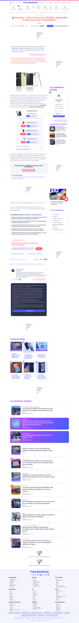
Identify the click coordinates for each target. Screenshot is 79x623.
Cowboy (58, 603)
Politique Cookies (42, 618)
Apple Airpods (59, 591)
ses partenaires (21, 303)
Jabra (57, 593)
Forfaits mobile (56, 220)
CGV (63, 618)
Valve (34, 587)
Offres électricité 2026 (58, 229)
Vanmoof (58, 610)
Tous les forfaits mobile (60, 120)
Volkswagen (12, 599)
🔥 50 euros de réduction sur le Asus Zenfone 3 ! (41, 356)
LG (33, 592)
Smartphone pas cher (58, 222)
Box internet (56, 227)
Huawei (11, 581)
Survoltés (25, 473)
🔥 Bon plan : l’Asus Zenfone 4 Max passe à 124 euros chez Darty (41, 376)
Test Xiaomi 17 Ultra (57, 612)
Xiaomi (11, 587)
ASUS (34, 579)
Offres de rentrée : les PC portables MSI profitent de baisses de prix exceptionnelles (16, 355)
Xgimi (34, 598)
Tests (46, 2)
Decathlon (58, 605)
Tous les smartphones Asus (23, 149)
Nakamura (58, 608)
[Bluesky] (48, 575)
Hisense (34, 591)
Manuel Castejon (20, 269)
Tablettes (34, 602)
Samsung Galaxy (13, 584)
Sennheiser (58, 597)
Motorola (12, 582)
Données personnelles (55, 618)
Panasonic (35, 593)
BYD (11, 592)
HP (56, 584)
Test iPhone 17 (47, 612)
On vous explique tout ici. (39, 202)
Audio (56, 589)
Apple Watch (12, 605)
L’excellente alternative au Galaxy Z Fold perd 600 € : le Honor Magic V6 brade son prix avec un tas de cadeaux (29, 233)
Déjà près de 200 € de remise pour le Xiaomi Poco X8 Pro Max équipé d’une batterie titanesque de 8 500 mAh (29, 218)
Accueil (11, 12)
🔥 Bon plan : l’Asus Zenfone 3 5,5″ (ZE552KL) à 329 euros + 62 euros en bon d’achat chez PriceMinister (29, 356)
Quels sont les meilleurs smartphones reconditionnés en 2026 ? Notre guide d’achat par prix (38, 529)
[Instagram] (33, 575)
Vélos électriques (60, 602)
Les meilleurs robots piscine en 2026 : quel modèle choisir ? (37, 436)
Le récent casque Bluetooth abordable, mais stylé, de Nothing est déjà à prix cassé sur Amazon (61, 135)
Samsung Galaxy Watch (15, 609)
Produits (39, 264)
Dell (57, 581)
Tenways (58, 609)
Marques (31, 264)
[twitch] (14, 279)
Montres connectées (14, 602)
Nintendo (35, 583)
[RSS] (38, 575)
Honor (57, 583)
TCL (34, 597)
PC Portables (59, 577)
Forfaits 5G (55, 216)
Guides (51, 2)
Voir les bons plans (37, 54)
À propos (27, 618)
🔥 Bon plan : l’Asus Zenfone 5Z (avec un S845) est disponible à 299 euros (29, 376)
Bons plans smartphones (26, 12)
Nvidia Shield (36, 584)
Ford (11, 594)
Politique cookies (18, 308)
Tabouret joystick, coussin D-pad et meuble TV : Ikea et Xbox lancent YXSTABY (38, 516)
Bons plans (58, 2)
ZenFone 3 (31, 97)
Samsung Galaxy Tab (37, 608)
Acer (57, 579)
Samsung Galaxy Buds (61, 596)
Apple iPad (35, 603)
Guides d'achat (26, 433)
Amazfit (11, 603)
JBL (57, 594)
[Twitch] (43, 575)
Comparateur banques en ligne (29, 615)
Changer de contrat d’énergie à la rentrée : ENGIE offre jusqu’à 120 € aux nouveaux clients (38, 476)
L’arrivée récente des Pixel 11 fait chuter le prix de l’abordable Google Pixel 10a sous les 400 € (29, 221)
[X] (31, 575)
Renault (11, 597)
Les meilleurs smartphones (23, 146)
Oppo (11, 583)
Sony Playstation (36, 585)
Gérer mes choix (29, 313)
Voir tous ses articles (39, 279)
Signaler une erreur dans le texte (18, 259)
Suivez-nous (50, 26)
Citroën (11, 593)
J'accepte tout (29, 310)
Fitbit (11, 606)
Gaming (34, 577)
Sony (34, 596)
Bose (57, 592)
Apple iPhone (12, 579)
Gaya (57, 606)
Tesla (11, 598)
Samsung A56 (56, 214)
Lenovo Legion (36, 581)
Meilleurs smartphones (58, 218)
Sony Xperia (12, 585)
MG (10, 595)
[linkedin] (20, 279)
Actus (41, 2)
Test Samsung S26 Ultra (52, 615)
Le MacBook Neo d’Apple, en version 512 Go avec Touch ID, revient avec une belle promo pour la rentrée (61, 129)
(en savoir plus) (37, 299)
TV (32, 589)
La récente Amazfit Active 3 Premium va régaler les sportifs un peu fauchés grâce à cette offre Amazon (61, 142)
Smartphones (21, 264)
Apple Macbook (59, 580)
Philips (34, 594)
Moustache (58, 607)
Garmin (11, 607)
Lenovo (57, 582)
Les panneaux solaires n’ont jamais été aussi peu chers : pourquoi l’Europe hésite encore (37, 409)
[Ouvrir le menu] (10, 2)
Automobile (12, 589)
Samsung (35, 595)
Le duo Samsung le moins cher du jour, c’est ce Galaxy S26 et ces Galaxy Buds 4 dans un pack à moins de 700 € (29, 225)
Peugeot (11, 596)
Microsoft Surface (60, 585)
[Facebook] (36, 575)
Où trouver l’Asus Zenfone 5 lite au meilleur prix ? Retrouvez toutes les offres (16, 376)
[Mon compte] (19, 2)
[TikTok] (46, 575)
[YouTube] (41, 575)
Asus (13, 264)
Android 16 (67, 612)
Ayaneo (34, 580)
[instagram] (17, 279)
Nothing (58, 595)
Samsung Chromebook (61, 587)
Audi (11, 591)
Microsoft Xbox (36, 582)
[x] (12, 279)
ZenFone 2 (43, 97)
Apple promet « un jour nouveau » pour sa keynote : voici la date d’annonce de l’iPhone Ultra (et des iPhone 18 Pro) (37, 423)
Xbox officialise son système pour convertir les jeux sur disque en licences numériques (38, 502)
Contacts (33, 618)
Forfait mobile (66, 2)
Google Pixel (12, 580)
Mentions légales (19, 618)
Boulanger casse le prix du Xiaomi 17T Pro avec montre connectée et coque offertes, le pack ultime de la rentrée (28, 229)
